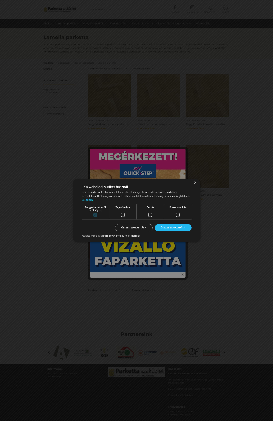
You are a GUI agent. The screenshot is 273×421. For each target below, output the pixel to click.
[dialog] (136, 210)
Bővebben (87, 199)
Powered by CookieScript (93, 236)
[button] (122, 236)
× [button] (195, 182)
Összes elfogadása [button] (173, 227)
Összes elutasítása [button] (133, 227)
